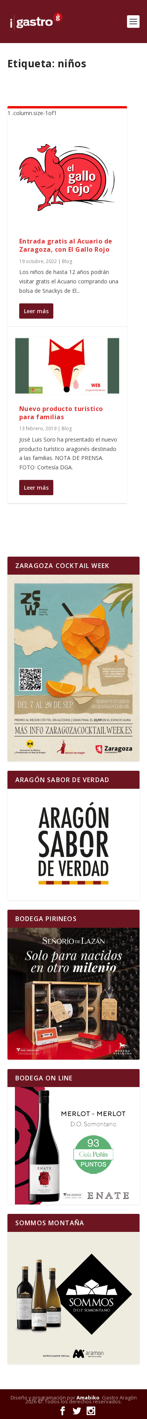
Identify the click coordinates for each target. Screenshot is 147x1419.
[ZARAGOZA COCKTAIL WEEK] (73, 668)
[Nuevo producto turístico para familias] (67, 366)
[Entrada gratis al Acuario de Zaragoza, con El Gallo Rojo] (67, 178)
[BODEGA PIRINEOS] (73, 994)
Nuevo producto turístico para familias (61, 412)
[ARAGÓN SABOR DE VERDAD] (73, 844)
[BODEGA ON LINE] (73, 1145)
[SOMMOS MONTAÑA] (73, 1298)
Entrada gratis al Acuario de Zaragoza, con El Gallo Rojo (66, 245)
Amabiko (88, 1397)
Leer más (36, 311)
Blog (67, 261)
